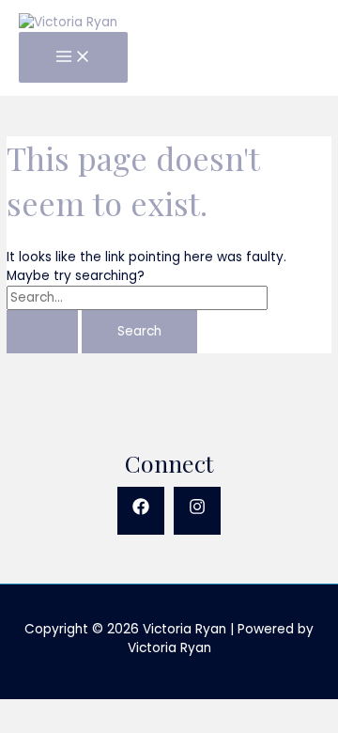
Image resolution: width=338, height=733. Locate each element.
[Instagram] (197, 511)
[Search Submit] (42, 331)
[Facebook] (140, 511)
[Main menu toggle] (73, 58)
